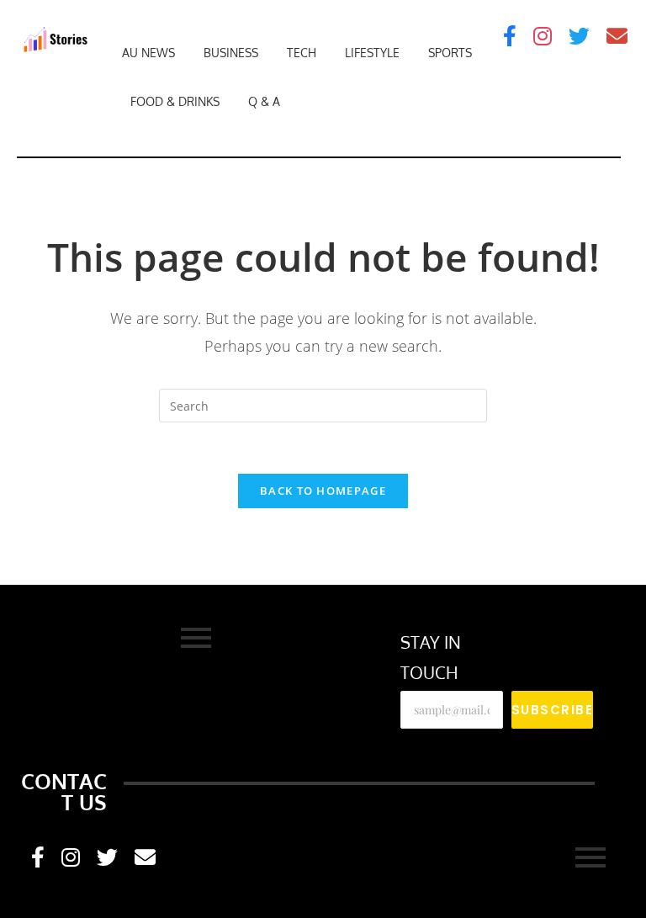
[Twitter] (579, 36)
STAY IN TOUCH (430, 657)
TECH (301, 52)
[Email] (616, 36)
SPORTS (450, 52)
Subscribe (552, 710)
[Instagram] (542, 36)
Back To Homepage (323, 490)
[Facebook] (509, 36)
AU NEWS (148, 52)
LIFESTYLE (372, 52)
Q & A (264, 101)
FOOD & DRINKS (175, 101)
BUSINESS (231, 52)
